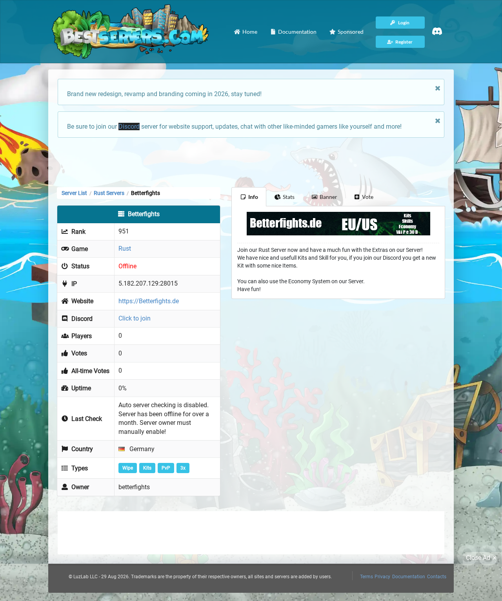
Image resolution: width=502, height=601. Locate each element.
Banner (328, 196)
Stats (289, 196)
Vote (367, 196)
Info (253, 196)
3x (183, 468)
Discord (129, 126)
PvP (166, 468)
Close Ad (478, 557)
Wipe (127, 468)
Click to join (134, 318)
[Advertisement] (251, 161)
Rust (124, 248)
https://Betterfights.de (148, 301)
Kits (147, 468)
